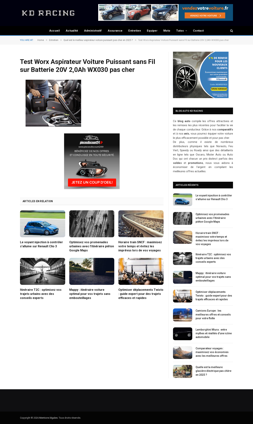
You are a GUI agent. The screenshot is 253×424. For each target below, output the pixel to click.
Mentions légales (48, 417)
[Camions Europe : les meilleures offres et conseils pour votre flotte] (182, 314)
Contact (198, 30)
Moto (166, 30)
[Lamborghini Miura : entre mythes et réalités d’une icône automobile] (182, 333)
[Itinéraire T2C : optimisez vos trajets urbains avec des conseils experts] (42, 271)
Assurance (115, 30)
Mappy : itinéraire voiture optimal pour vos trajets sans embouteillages (89, 294)
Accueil (54, 30)
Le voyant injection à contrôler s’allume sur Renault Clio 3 (41, 244)
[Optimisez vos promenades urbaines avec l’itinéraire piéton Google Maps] (91, 223)
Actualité (72, 30)
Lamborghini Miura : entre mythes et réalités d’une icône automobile (214, 333)
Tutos (180, 30)
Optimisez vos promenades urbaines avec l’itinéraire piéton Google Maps (91, 246)
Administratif (93, 30)
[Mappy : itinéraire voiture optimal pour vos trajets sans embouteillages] (91, 271)
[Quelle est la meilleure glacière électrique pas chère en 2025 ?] (182, 371)
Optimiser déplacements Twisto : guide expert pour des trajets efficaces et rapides (140, 294)
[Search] (231, 31)
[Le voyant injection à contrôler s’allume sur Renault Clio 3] (42, 223)
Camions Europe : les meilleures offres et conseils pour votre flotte (213, 314)
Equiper (152, 30)
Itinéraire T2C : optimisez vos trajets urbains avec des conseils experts (40, 294)
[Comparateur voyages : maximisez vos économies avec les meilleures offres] (182, 352)
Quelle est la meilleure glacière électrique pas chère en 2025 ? (213, 371)
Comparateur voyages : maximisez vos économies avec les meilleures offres (212, 352)
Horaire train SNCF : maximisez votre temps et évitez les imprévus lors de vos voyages (140, 246)
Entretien (134, 30)
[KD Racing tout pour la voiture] (48, 13)
